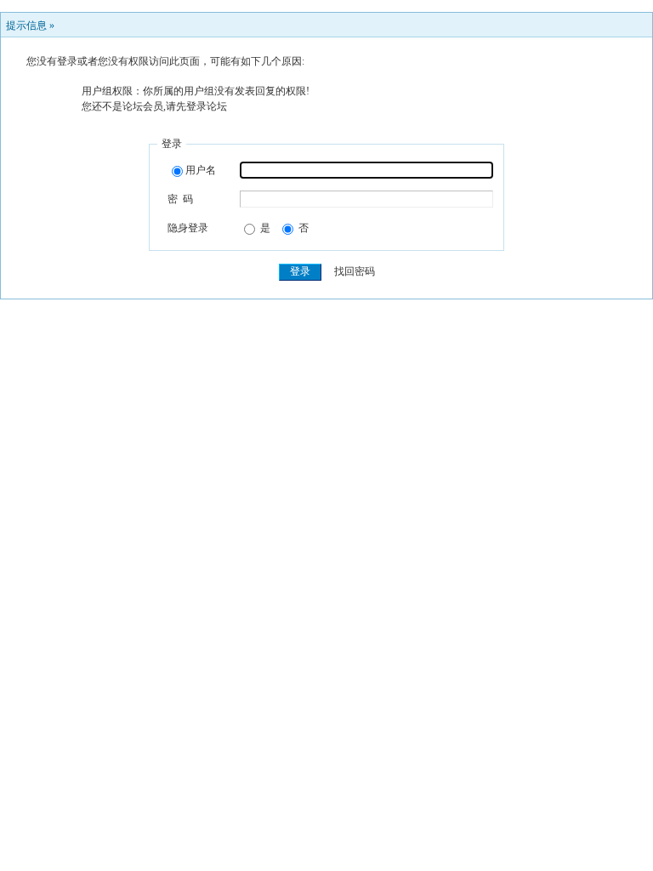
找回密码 (354, 271)
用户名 (200, 170)
